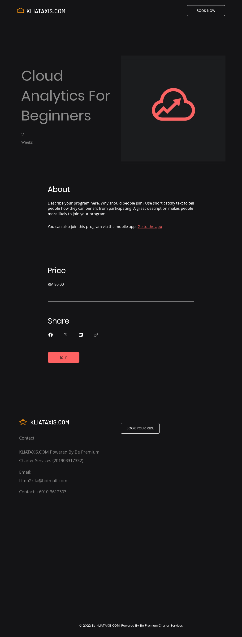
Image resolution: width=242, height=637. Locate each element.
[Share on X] (66, 335)
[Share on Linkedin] (81, 335)
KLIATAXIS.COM (45, 11)
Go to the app (150, 226)
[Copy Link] (96, 335)
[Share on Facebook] (50, 335)
